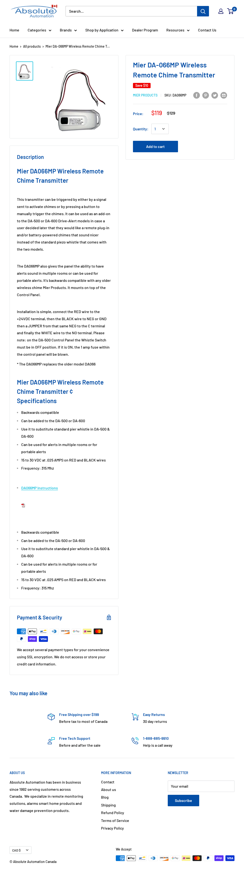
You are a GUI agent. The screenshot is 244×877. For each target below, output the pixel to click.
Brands (66, 30)
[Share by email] (223, 95)
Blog (105, 797)
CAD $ (16, 850)
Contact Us (207, 30)
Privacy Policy (112, 828)
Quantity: (140, 129)
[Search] (203, 11)
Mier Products (145, 95)
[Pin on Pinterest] (205, 95)
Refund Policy (112, 812)
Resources (175, 30)
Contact (107, 782)
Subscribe (183, 800)
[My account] (221, 11)
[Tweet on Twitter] (214, 95)
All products (32, 46)
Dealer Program (145, 30)
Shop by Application (101, 30)
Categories (37, 30)
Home (14, 30)
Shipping (108, 805)
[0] (231, 11)
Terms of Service (115, 820)
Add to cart (155, 146)
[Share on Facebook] (196, 95)
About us (108, 789)
